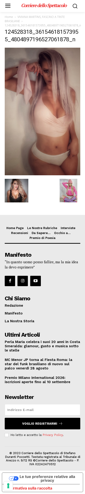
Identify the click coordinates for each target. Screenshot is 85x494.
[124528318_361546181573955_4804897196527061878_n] (42, 174)
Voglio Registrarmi (39, 423)
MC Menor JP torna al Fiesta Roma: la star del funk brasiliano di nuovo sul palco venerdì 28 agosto (38, 364)
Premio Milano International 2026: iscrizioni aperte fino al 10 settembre (37, 380)
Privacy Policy (52, 435)
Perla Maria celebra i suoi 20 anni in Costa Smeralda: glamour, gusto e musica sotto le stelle (42, 346)
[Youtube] (35, 281)
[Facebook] (10, 281)
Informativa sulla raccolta (29, 488)
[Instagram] (22, 281)
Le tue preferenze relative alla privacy (47, 478)
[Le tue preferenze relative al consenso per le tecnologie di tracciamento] (8, 485)
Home (9, 17)
